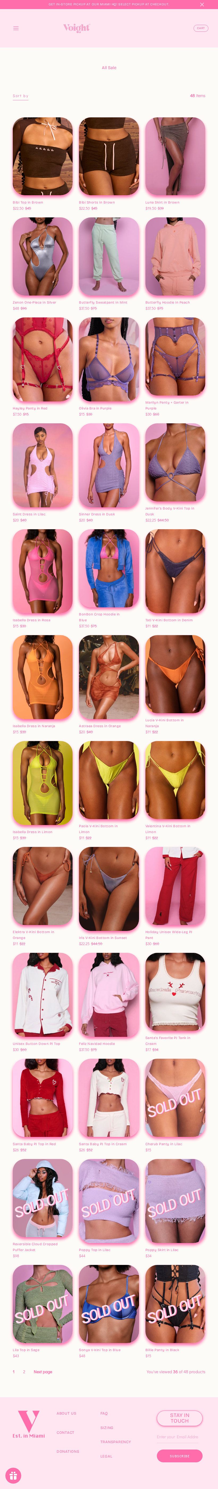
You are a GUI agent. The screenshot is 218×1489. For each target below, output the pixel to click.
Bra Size (86, 403)
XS (17, 203)
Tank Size (153, 1038)
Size (17, 297)
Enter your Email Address (177, 1428)
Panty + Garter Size (161, 403)
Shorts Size (89, 197)
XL (44, 203)
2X (51, 514)
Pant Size (153, 932)
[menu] (16, 28)
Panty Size (22, 403)
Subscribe (180, 1456)
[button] (202, 4)
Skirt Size (153, 197)
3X (58, 409)
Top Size (20, 197)
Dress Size (22, 614)
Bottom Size (156, 614)
